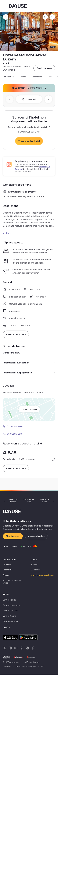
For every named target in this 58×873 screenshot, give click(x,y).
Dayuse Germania (10, 621)
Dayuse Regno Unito (11, 605)
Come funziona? (11, 352)
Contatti (34, 564)
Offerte (23, 77)
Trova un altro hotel (29, 140)
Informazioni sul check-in (16, 362)
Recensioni (7, 569)
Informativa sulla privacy (26, 666)
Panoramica (8, 77)
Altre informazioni (16, 334)
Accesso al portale (36, 536)
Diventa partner (13, 536)
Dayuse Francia (9, 600)
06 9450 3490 (14, 433)
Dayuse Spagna (9, 616)
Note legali (7, 666)
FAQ (49, 77)
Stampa (6, 575)
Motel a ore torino (44, 500)
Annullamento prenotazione (42, 575)
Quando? (31, 99)
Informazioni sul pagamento (17, 372)
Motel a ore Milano (13, 500)
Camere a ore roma (29, 500)
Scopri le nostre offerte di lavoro (12, 581)
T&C (42, 666)
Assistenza (35, 569)
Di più (6, 232)
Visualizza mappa (44, 68)
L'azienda (7, 564)
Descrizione (37, 77)
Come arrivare (15, 426)
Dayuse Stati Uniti (10, 610)
